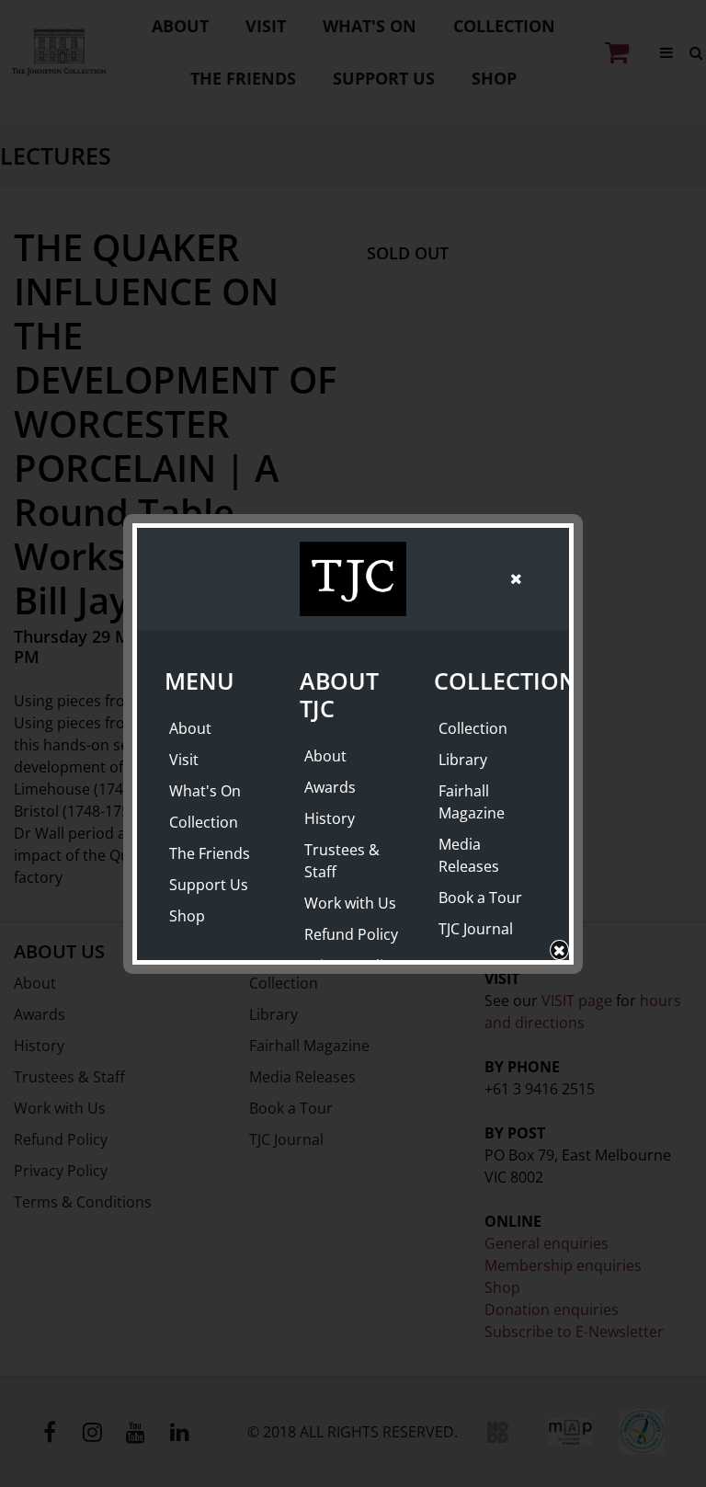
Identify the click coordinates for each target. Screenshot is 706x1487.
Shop (187, 916)
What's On (205, 791)
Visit (184, 759)
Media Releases (468, 855)
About (190, 728)
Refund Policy (351, 934)
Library (462, 759)
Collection (203, 822)
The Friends (209, 853)
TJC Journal (475, 929)
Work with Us (350, 903)
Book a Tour (480, 897)
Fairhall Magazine (471, 802)
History (329, 818)
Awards (330, 787)
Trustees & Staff (342, 861)
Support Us (208, 885)
